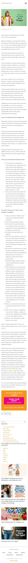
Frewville (5, 454)
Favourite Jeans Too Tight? (9, 541)
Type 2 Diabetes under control (10, 440)
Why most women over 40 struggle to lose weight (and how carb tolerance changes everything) (13, 501)
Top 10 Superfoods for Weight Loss (12, 522)
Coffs (4, 452)
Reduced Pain (6, 436)
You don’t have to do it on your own (11, 442)
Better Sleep (6, 428)
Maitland (5, 457)
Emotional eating (7, 430)
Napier (4, 459)
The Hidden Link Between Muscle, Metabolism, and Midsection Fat (12, 479)
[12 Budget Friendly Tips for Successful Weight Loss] (14, 17)
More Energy (6, 432)
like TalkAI (12, 369)
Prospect (5, 461)
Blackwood (5, 448)
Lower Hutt (5, 455)
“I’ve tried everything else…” (9, 427)
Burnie (4, 450)
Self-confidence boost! (8, 438)
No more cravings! (7, 434)
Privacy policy (14, 561)
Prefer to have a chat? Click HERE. (14, 407)
